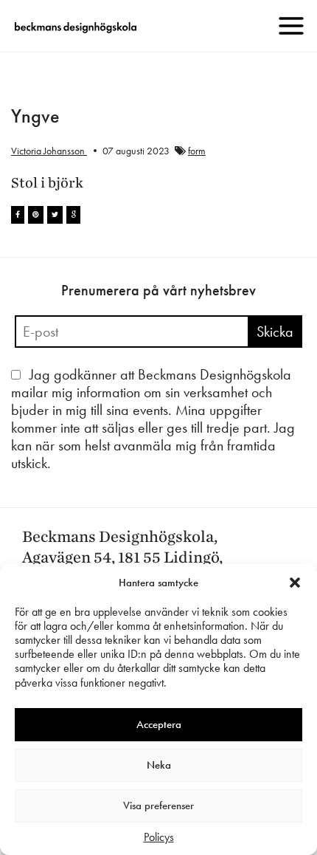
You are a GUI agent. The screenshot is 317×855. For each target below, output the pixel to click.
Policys (159, 837)
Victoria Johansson (49, 150)
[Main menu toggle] (291, 26)
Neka (159, 765)
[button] (295, 582)
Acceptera (158, 724)
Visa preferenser (158, 805)
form (197, 150)
